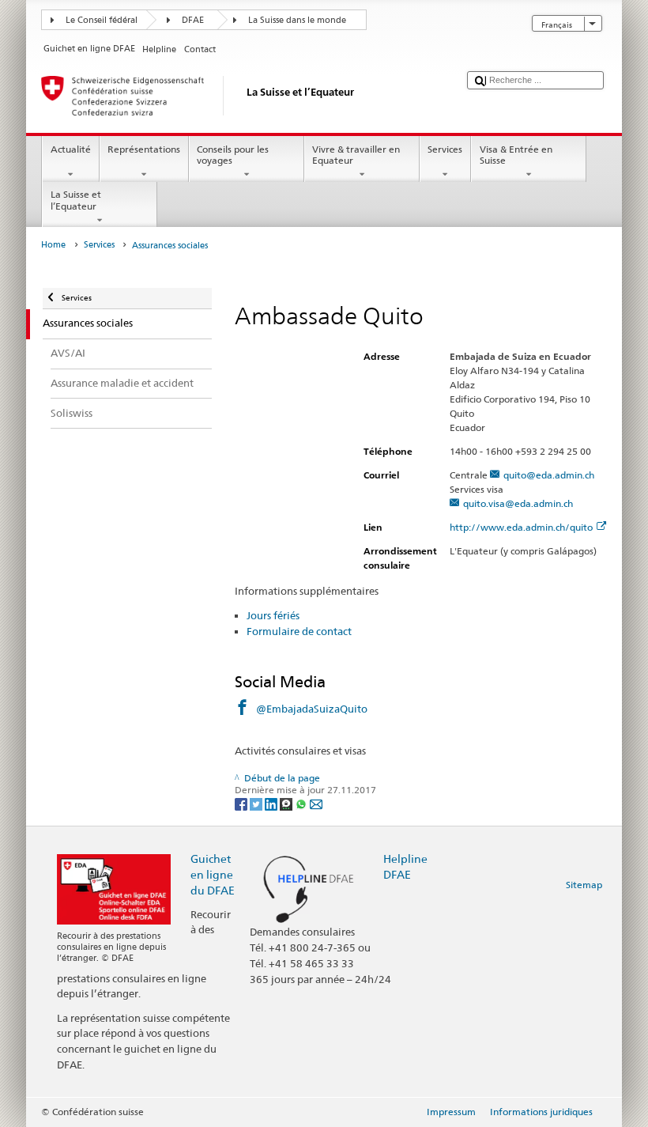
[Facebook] (242, 803)
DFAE (193, 20)
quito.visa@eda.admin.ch (518, 503)
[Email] (316, 803)
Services (445, 149)
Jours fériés (273, 615)
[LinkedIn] (272, 803)
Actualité (71, 149)
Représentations (143, 149)
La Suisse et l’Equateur (76, 199)
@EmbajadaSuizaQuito (311, 708)
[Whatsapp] (302, 803)
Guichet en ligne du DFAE (212, 874)
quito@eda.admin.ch (548, 475)
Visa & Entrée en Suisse (516, 154)
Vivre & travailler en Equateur (356, 154)
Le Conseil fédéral (102, 20)
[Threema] (287, 803)
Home (53, 245)
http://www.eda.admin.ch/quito (521, 527)
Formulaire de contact (299, 631)
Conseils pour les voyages (233, 154)
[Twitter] (257, 803)
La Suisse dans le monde (297, 20)
